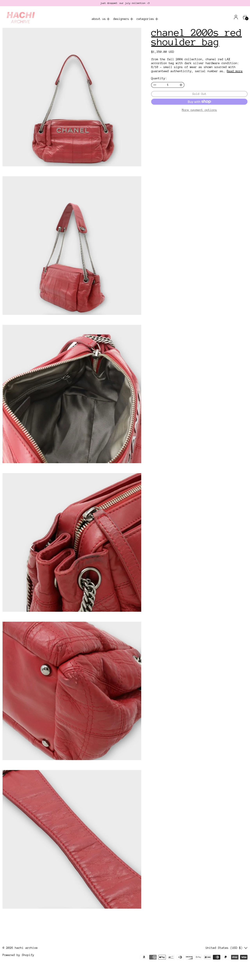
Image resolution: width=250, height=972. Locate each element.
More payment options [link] (199, 110)
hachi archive (26, 948)
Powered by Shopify (18, 955)
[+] (181, 85)
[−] (154, 85)
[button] (72, 97)
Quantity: (159, 78)
